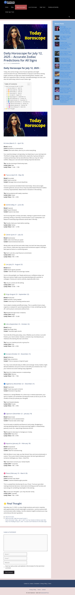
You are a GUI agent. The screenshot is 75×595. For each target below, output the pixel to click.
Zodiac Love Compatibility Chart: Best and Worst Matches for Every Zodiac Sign (66, 45)
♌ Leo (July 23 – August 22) (14, 95)
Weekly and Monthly (53, 7)
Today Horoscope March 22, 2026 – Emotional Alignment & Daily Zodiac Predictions (66, 99)
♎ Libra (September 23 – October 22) (17, 98)
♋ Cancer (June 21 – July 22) (15, 93)
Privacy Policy (44, 583)
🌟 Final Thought (10, 108)
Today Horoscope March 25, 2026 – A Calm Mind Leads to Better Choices (66, 90)
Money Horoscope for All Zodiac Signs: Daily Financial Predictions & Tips (66, 74)
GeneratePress (45, 592)
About (31, 583)
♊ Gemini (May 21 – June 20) (15, 91)
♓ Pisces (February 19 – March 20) (17, 107)
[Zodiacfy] (10, 2)
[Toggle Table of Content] (28, 84)
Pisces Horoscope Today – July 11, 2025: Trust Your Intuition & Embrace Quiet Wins (25, 520)
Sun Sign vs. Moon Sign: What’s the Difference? (65, 37)
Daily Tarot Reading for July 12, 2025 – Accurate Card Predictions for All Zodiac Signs (26, 521)
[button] (69, 16)
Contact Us (26, 583)
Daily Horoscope (9, 518)
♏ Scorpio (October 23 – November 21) (17, 100)
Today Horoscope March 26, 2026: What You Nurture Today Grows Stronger (66, 82)
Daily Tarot (42, 7)
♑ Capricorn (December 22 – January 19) (18, 103)
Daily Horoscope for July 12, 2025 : (15, 86)
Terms (49, 583)
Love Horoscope (32, 7)
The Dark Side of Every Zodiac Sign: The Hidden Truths (65, 59)
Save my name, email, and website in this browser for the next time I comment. (24, 567)
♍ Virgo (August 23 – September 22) (17, 96)
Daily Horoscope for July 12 (20, 518)
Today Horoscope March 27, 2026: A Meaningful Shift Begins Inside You (65, 67)
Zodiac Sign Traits (9, 12)
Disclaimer (36, 583)
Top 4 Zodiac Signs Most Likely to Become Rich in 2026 (66, 53)
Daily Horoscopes (20, 7)
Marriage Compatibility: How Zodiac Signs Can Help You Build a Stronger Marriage (65, 30)
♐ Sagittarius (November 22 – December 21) (19, 101)
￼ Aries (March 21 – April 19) (15, 88)
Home (6, 7)
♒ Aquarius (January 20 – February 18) (18, 105)
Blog (12, 7)
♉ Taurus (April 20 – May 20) (15, 90)
